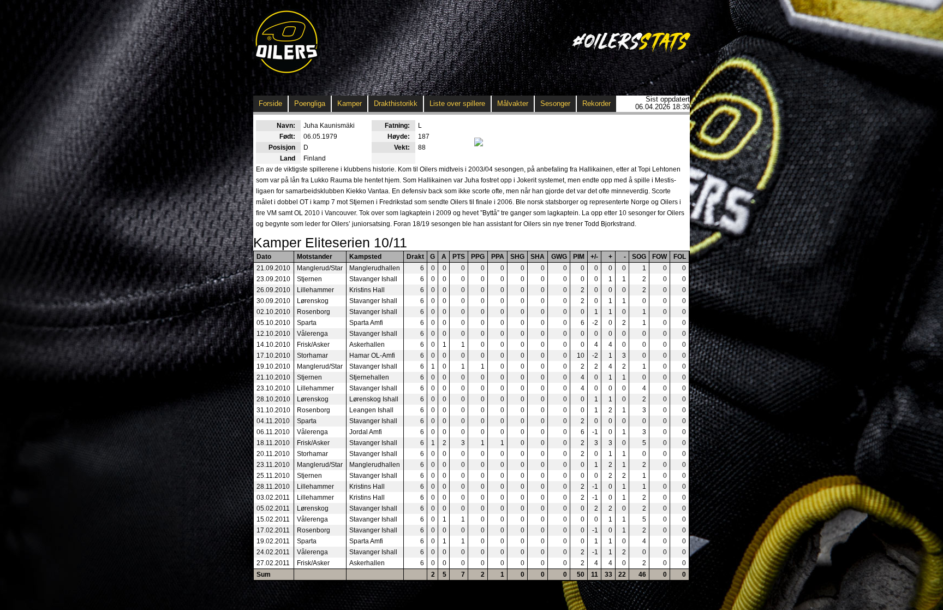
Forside (270, 103)
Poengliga (309, 103)
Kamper (349, 103)
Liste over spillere (457, 103)
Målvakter (512, 103)
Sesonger (555, 103)
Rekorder (596, 103)
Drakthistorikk (395, 103)
